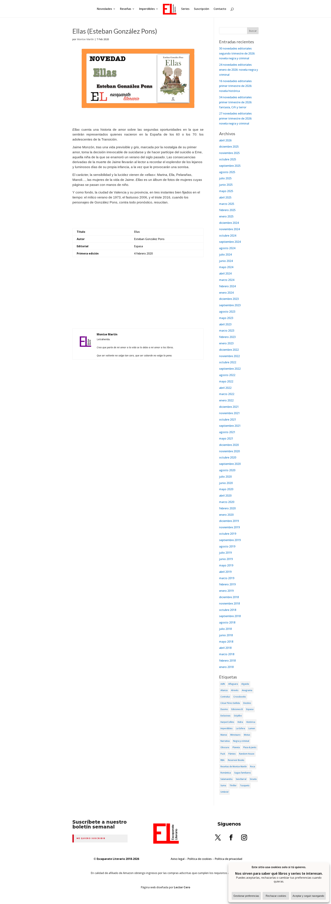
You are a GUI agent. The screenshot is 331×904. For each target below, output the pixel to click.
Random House (246, 753)
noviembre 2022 (229, 356)
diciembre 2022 (229, 350)
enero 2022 (226, 400)
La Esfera (240, 728)
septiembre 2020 (230, 464)
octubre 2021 (227, 419)
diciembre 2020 (229, 445)
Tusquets (244, 785)
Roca (252, 766)
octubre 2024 (227, 235)
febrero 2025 (227, 210)
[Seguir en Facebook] (231, 837)
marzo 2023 (226, 330)
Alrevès (234, 690)
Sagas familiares (242, 772)
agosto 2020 (227, 470)
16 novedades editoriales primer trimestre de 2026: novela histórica (235, 86)
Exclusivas (225, 715)
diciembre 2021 (229, 407)
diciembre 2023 (229, 299)
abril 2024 (225, 273)
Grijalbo (238, 715)
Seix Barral (241, 779)
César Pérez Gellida (230, 703)
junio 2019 (226, 559)
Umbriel (224, 791)
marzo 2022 (226, 394)
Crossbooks (239, 696)
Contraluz (225, 696)
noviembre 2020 (229, 451)
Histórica (250, 722)
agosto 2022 (227, 375)
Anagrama (247, 690)
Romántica (225, 772)
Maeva (223, 734)
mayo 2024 (226, 267)
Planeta (236, 747)
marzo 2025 (226, 204)
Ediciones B (237, 709)
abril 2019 (225, 572)
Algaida (245, 683)
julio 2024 (225, 254)
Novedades (104, 9)
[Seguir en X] (218, 837)
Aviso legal (177, 859)
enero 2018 (226, 667)
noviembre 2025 (229, 153)
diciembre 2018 (229, 597)
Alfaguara (233, 683)
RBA (222, 760)
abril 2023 (225, 324)
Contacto (220, 9)
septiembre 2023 (230, 305)
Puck (222, 753)
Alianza (224, 690)
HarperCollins (227, 722)
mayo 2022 (226, 381)
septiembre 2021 (230, 426)
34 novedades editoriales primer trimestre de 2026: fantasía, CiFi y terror (235, 102)
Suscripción (201, 9)
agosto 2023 (227, 311)
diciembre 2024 (229, 223)
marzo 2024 (226, 280)
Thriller (233, 785)
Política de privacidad (228, 859)
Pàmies (232, 753)
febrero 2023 (227, 337)
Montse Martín (85, 39)
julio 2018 (225, 629)
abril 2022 (225, 388)
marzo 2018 (226, 654)
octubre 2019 (227, 534)
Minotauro (235, 734)
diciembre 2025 (229, 146)
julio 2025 (225, 178)
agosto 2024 (227, 248)
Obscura (224, 747)
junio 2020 (226, 483)
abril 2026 (225, 140)
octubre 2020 (227, 457)
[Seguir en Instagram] (244, 837)
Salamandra (226, 779)
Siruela (253, 779)
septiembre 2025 (230, 166)
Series (185, 9)
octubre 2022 (227, 362)
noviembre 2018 (229, 603)
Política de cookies (199, 859)
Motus (247, 734)
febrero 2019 (227, 584)
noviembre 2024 (229, 229)
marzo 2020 (226, 502)
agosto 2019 (227, 546)
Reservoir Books (236, 760)
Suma (223, 785)
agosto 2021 (227, 432)
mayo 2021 (226, 438)
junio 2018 (226, 635)
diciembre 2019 (229, 521)
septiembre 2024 (230, 242)
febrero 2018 (227, 660)
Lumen (251, 728)
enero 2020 (226, 515)
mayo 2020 (226, 489)
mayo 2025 (226, 191)
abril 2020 (225, 495)
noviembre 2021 (229, 413)
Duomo (224, 709)
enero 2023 (226, 343)
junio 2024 (226, 261)
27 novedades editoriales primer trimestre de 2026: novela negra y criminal (235, 118)
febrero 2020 (227, 508)
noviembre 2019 (229, 527)
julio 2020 (225, 476)
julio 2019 (225, 553)
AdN (222, 683)
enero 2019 (226, 591)
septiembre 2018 (230, 616)
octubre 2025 (227, 159)
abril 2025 (225, 197)
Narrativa (225, 741)
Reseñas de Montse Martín (233, 766)
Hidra (240, 722)
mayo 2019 (226, 565)
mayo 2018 (226, 641)
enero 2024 (226, 292)
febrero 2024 (227, 286)
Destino (247, 703)
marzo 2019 (226, 578)
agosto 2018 (227, 622)
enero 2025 (226, 216)
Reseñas (125, 9)
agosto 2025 (227, 172)
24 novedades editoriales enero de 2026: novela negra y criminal (238, 70)
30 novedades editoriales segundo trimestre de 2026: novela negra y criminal (237, 53)
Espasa (249, 709)
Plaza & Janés (249, 747)
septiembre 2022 (230, 369)
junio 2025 (226, 185)
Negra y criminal (241, 741)
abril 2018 (225, 648)
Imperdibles (147, 9)
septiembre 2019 (230, 540)
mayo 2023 (226, 318)
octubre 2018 (227, 610)
